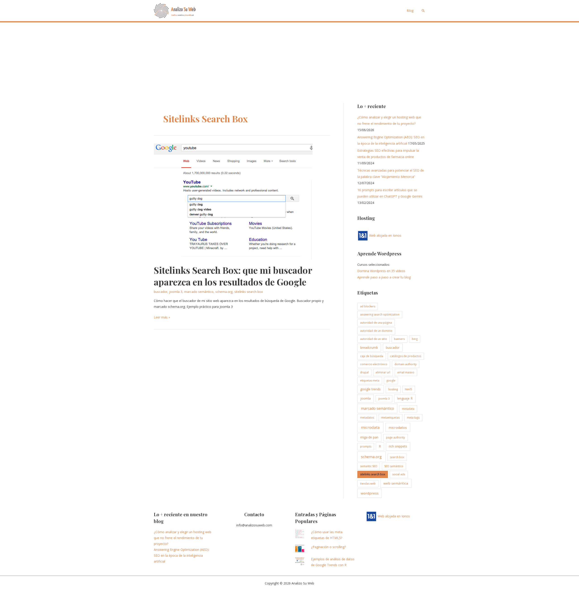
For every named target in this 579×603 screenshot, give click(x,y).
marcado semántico (199, 292)
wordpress (370, 493)
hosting (393, 389)
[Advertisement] (289, 56)
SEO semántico (393, 466)
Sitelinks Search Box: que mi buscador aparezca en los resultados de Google (233, 276)
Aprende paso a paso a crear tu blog (384, 277)
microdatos (398, 427)
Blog (410, 10)
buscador (160, 292)
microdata (370, 427)
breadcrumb (369, 347)
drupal (364, 372)
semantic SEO (368, 466)
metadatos (367, 417)
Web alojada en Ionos (384, 235)
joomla (365, 398)
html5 (408, 389)
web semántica (395, 483)
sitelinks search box (248, 292)
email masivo (405, 372)
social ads (398, 474)
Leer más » (162, 317)
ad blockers (367, 306)
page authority (395, 437)
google (390, 380)
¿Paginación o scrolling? (328, 547)
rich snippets (398, 446)
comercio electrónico (373, 364)
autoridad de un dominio (376, 331)
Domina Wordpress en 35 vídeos (381, 271)
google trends (370, 389)
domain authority (405, 364)
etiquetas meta (369, 380)
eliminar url (383, 372)
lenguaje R (405, 398)
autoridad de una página (376, 323)
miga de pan (369, 437)
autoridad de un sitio (373, 339)
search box (397, 457)
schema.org (224, 292)
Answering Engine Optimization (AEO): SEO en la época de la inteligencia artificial (181, 555)
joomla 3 (175, 292)
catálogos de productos (405, 356)
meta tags (413, 417)
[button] (423, 11)
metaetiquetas (390, 417)
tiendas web (368, 483)
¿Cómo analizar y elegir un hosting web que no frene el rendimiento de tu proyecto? (182, 538)
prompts (365, 446)
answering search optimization (379, 314)
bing (415, 339)
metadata (408, 409)
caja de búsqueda (371, 356)
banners (399, 339)
